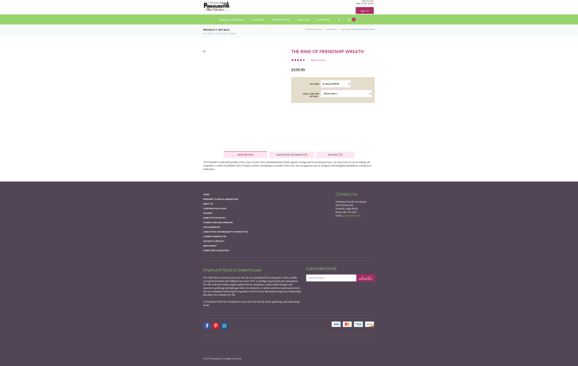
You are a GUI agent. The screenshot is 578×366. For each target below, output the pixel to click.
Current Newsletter (214, 236)
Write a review (318, 60)
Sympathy (331, 29)
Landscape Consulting (216, 250)
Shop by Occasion (231, 19)
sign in (364, 10)
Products (258, 19)
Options (314, 84)
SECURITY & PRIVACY (213, 241)
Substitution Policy (214, 217)
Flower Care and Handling (218, 222)
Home (206, 194)
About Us (303, 19)
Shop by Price (280, 19)
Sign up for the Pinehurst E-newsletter (225, 231)
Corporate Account (215, 208)
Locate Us (324, 19)
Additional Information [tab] (291, 155)
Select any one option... (311, 95)
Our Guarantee (211, 227)
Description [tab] (245, 155)
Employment (210, 245)
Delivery (207, 213)
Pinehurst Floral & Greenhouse (220, 199)
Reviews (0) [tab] (335, 155)
